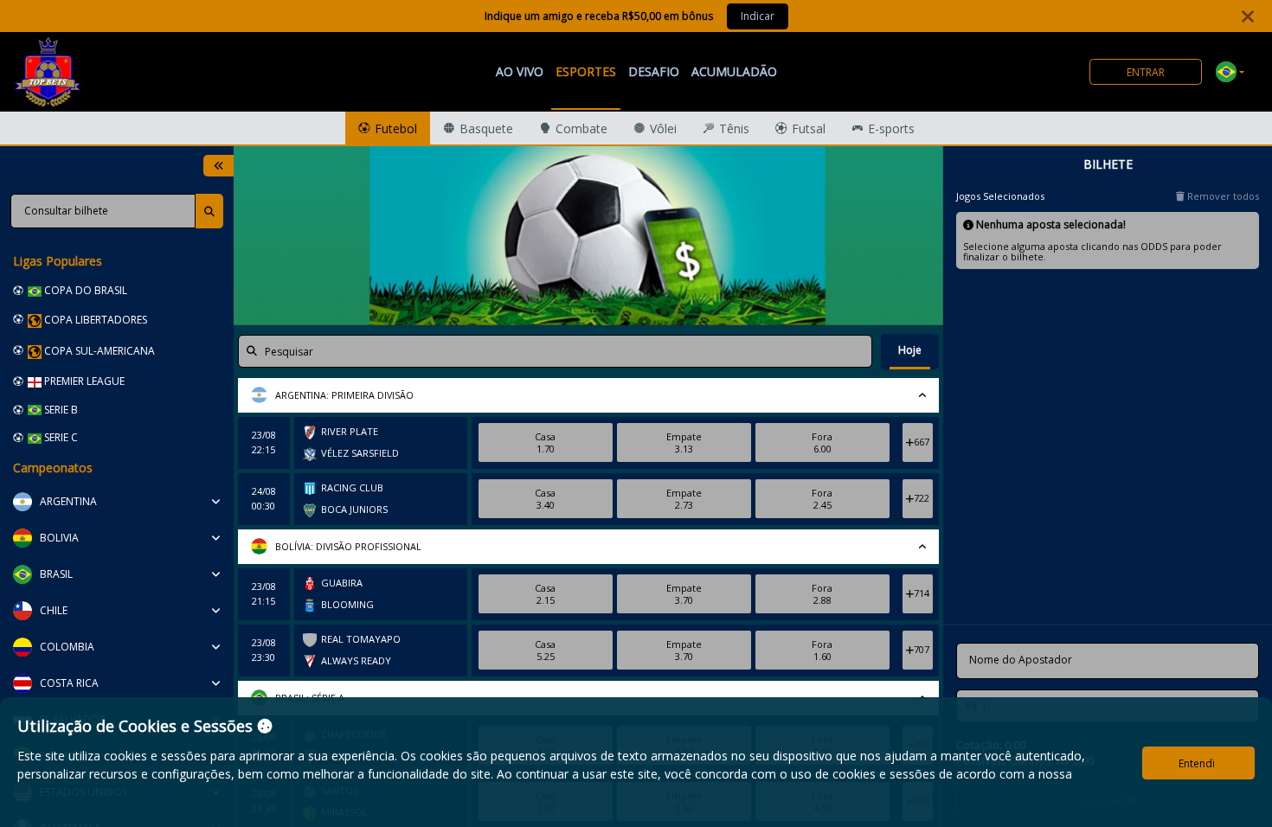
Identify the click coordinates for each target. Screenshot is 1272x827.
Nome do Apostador (1020, 659)
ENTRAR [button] (1146, 72)
